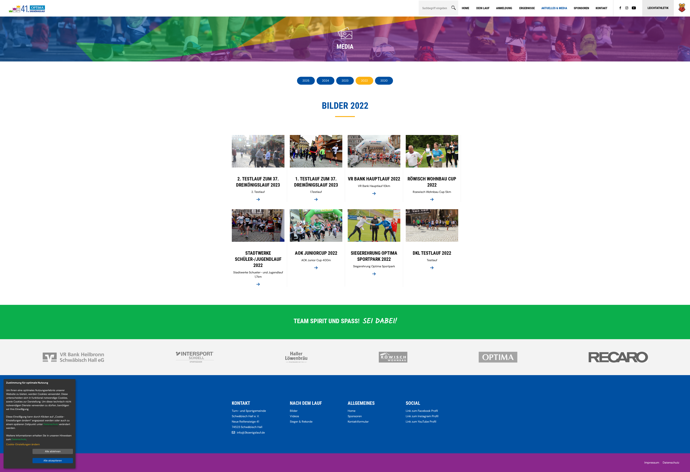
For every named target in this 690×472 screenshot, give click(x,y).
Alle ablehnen (53, 451)
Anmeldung (504, 8)
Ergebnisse (527, 8)
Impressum (651, 462)
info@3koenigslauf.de (251, 432)
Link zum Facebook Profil (422, 411)
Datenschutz (671, 462)
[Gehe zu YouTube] (634, 8)
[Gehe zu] (682, 11)
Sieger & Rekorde (301, 421)
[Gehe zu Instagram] (627, 8)
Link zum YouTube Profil (421, 421)
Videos (294, 416)
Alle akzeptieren (52, 460)
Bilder (294, 411)
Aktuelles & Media (554, 8)
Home (465, 8)
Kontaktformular (358, 421)
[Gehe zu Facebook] (620, 8)
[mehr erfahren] (258, 200)
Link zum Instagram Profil (422, 416)
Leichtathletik (658, 8)
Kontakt (601, 8)
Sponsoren (581, 8)
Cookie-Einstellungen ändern (23, 444)
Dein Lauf (482, 8)
